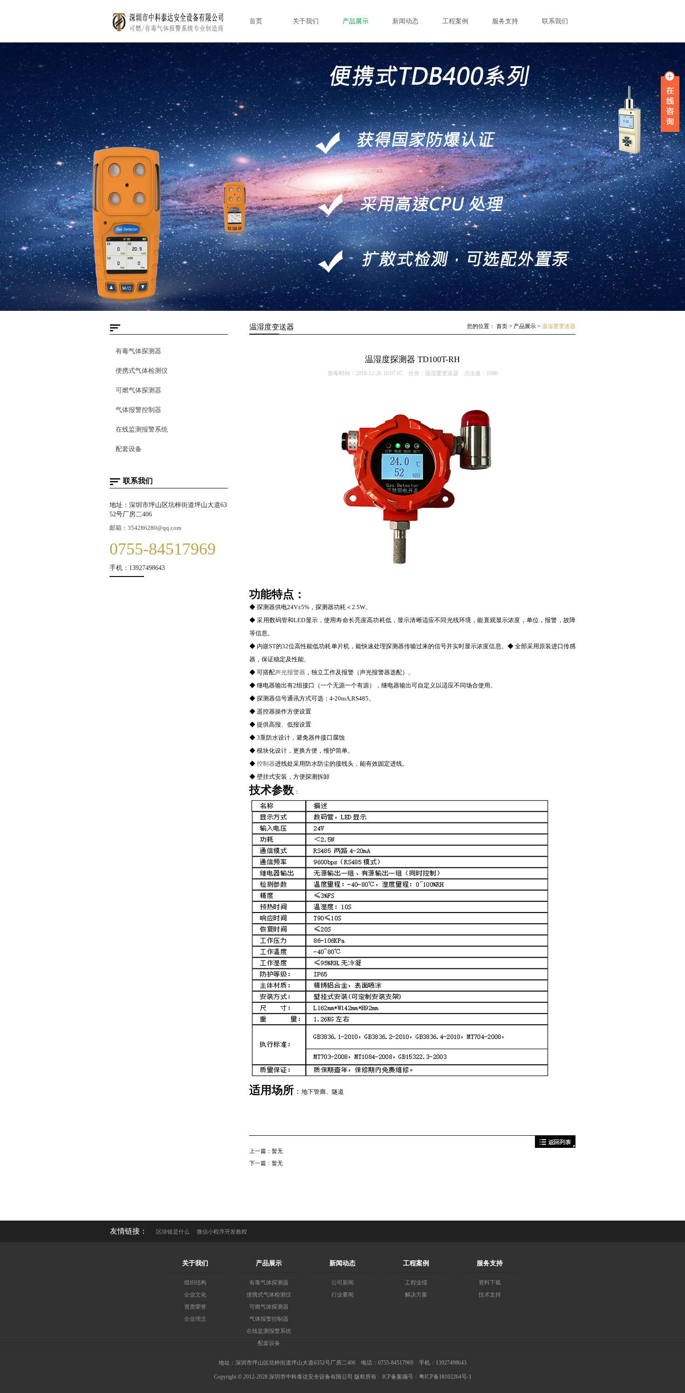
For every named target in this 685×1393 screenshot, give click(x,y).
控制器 (266, 763)
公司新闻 (342, 1282)
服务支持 (490, 1263)
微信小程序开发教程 (222, 1231)
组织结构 (195, 1282)
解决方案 (416, 1294)
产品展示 (525, 326)
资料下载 (490, 1282)
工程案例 (416, 1263)
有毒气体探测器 (138, 351)
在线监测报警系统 (142, 429)
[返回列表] (555, 1146)
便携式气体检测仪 (142, 370)
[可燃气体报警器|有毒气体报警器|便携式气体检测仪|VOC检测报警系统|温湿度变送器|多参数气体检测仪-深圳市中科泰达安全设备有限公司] (168, 32)
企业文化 (195, 1294)
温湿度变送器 (558, 326)
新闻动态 (342, 1263)
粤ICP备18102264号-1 (445, 1376)
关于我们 (195, 1263)
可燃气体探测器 (138, 390)
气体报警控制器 (138, 409)
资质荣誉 (195, 1307)
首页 (501, 326)
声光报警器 (290, 672)
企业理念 (195, 1319)
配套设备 (129, 449)
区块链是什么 (173, 1231)
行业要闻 (342, 1294)
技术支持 (490, 1294)
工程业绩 (416, 1282)
